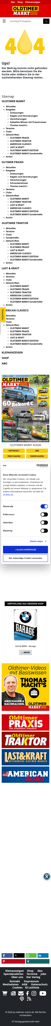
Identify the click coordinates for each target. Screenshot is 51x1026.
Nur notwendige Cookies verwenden (25, 558)
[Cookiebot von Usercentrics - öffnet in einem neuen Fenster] (36, 465)
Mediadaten (11, 984)
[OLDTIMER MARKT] (25, 10)
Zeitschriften (12, 134)
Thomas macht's (18, 125)
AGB (24, 984)
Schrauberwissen (19, 183)
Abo (13, 2)
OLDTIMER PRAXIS (19, 137)
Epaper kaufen (37, 456)
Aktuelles (11, 106)
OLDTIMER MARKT (19, 198)
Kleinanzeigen (32, 2)
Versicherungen (18, 119)
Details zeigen (36, 541)
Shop (20, 2)
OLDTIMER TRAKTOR (20, 141)
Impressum (31, 981)
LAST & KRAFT (17, 147)
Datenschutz (39, 984)
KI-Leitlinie (32, 987)
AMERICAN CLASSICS (20, 144)
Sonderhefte (12, 237)
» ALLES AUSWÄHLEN (25, 549)
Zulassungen (17, 112)
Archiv (9, 156)
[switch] (44, 514)
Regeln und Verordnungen (24, 115)
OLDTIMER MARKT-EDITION (24, 150)
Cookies (17, 987)
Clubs (9, 131)
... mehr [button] (25, 652)
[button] (7, 955)
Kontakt (15, 981)
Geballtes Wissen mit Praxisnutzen (28, 122)
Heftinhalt (14, 451)
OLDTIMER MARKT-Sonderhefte (26, 153)
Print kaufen (14, 456)
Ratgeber (10, 109)
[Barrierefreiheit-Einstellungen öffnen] (47, 876)
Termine (10, 128)
